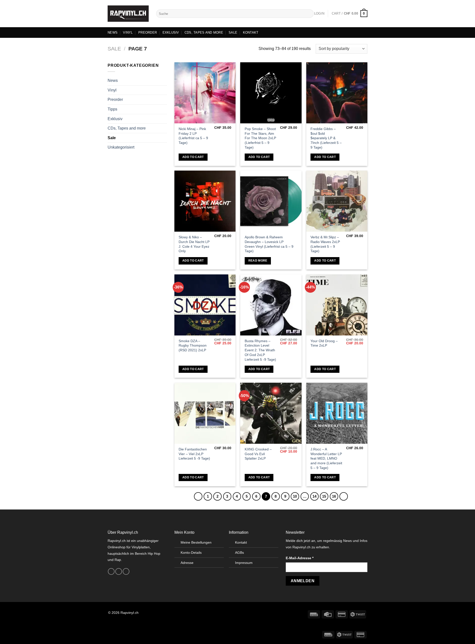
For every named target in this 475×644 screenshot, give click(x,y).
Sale (114, 48)
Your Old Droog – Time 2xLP (324, 343)
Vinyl (112, 90)
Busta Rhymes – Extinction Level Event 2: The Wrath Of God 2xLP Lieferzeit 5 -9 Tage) (260, 350)
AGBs (239, 553)
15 (324, 496)
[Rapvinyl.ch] (128, 13)
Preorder (115, 99)
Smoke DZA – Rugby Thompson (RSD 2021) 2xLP (193, 345)
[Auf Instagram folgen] (118, 571)
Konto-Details (191, 553)
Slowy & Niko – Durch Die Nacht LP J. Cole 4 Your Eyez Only (194, 244)
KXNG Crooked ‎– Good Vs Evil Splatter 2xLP (258, 453)
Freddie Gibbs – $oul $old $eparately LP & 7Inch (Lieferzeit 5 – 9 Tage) (326, 138)
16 (334, 496)
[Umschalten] (165, 90)
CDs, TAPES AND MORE (204, 32)
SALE (233, 32)
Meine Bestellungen (196, 542)
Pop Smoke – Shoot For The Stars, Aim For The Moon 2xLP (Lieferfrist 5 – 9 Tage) (260, 138)
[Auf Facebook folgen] (111, 571)
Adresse (187, 563)
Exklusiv (115, 118)
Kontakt (241, 542)
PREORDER (147, 32)
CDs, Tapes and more (127, 128)
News (113, 80)
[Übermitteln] (309, 13)
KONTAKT (251, 32)
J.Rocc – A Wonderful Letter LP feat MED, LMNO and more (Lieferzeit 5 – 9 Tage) (326, 458)
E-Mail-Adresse (299, 558)
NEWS (113, 32)
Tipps (112, 109)
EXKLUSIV (171, 32)
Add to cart (193, 156)
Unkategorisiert (121, 147)
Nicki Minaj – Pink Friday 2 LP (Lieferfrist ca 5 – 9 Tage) (193, 136)
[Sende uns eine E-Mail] (126, 571)
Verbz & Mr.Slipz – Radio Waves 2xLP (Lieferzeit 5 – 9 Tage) (325, 244)
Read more (257, 260)
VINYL (128, 32)
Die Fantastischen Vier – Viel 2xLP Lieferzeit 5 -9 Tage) (194, 453)
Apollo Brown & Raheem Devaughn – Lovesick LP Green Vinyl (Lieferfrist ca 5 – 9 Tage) (269, 244)
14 (314, 496)
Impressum (244, 563)
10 (295, 496)
